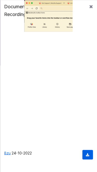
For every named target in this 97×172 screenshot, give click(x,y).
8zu (7, 153)
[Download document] (87, 154)
